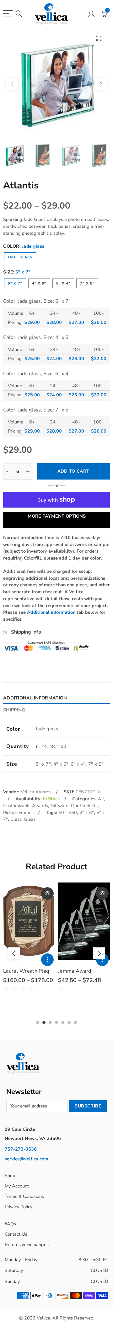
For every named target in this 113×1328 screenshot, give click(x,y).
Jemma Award (74, 971)
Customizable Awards (25, 805)
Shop (10, 1175)
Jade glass (20, 257)
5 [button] (62, 1022)
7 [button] (75, 1022)
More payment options (57, 516)
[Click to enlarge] (99, 38)
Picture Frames (18, 812)
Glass (29, 819)
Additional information (51, 612)
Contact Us (16, 1234)
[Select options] (47, 959)
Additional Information (35, 698)
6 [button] (69, 1022)
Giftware (59, 805)
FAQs (10, 1224)
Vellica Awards (36, 792)
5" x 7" (15, 283)
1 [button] (37, 1022)
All (101, 799)
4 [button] (56, 1022)
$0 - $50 (67, 812)
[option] (56, 84)
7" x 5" (87, 283)
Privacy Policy (18, 1207)
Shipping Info (26, 632)
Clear (15, 819)
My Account (17, 1186)
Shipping (14, 710)
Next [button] (101, 84)
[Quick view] (47, 893)
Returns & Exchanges (27, 1244)
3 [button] (50, 1022)
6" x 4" (63, 283)
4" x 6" (39, 283)
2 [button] (44, 1022)
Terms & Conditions (24, 1196)
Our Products (84, 805)
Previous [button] (12, 84)
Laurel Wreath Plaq (26, 971)
